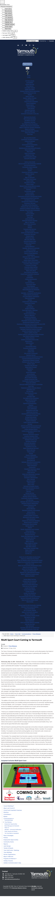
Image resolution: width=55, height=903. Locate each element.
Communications (8, 818)
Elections (6, 812)
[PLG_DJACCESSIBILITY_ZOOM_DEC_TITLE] (14, 31)
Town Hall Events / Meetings (11, 850)
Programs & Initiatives (9, 858)
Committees (7, 814)
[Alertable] (18, 45)
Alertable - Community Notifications (13, 829)
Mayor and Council (9, 808)
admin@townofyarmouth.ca (12, 879)
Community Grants (9, 842)
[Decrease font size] (11, 33)
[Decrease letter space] (14, 37)
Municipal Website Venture (19, 888)
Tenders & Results (8, 848)
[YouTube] (27, 45)
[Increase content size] (16, 31)
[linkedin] (34, 45)
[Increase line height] (14, 35)
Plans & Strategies (8, 835)
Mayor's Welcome (8, 856)
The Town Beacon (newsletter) (12, 833)
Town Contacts (27, 64)
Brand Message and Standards (12, 825)
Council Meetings (8, 806)
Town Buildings (8, 852)
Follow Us (7, 827)
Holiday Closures (8, 860)
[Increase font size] (13, 33)
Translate (51, 41)
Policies (6, 837)
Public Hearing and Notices (11, 831)
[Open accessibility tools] (2, 2)
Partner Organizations (9, 854)
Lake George (7, 846)
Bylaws (5, 816)
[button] (50, 900)
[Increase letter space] (16, 37)
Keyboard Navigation (6, 6)
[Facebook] (23, 45)
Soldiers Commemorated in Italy (12, 863)
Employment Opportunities (11, 824)
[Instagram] (30, 45)
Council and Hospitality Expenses (13, 810)
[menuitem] (28, 75)
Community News (9, 820)
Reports (6, 844)
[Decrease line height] (12, 35)
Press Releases (8, 822)
